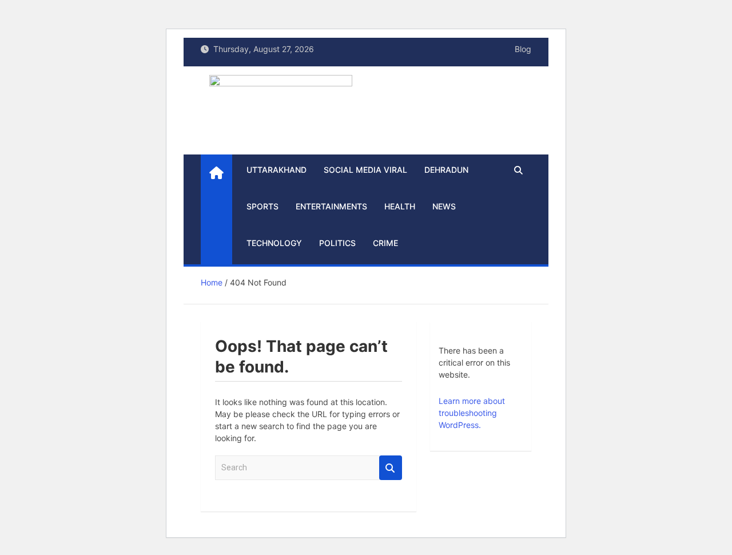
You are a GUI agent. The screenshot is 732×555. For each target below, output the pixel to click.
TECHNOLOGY (274, 243)
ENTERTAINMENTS (331, 206)
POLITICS (337, 243)
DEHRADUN (446, 170)
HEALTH (399, 206)
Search (390, 467)
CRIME (385, 243)
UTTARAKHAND (276, 170)
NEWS (444, 206)
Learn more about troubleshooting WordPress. (472, 413)
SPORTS (262, 206)
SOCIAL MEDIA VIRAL (365, 170)
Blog (523, 49)
